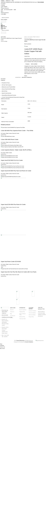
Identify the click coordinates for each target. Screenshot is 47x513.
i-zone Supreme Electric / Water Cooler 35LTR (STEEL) (16, 150)
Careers (11, 317)
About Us (11, 309)
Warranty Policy (22, 316)
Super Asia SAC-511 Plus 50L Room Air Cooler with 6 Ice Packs (18, 272)
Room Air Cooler (15, 133)
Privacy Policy (31, 316)
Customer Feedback (32, 310)
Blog (11, 313)
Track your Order (22, 318)
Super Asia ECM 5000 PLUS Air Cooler (12, 160)
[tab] (18, 77)
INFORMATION (22, 307)
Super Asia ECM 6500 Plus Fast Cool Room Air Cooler (16, 170)
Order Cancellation (32, 314)
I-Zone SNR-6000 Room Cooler (9, 139)
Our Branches (12, 315)
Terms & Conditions (32, 312)
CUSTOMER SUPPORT (31, 308)
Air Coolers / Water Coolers (6, 133)
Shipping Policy (22, 311)
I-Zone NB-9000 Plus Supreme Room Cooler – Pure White (17, 130)
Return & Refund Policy (22, 314)
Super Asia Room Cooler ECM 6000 (11, 261)
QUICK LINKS (12, 307)
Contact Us (12, 311)
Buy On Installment (22, 309)
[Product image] (12, 146)
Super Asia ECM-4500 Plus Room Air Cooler (13, 204)
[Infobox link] (39, 294)
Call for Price (3, 134)
